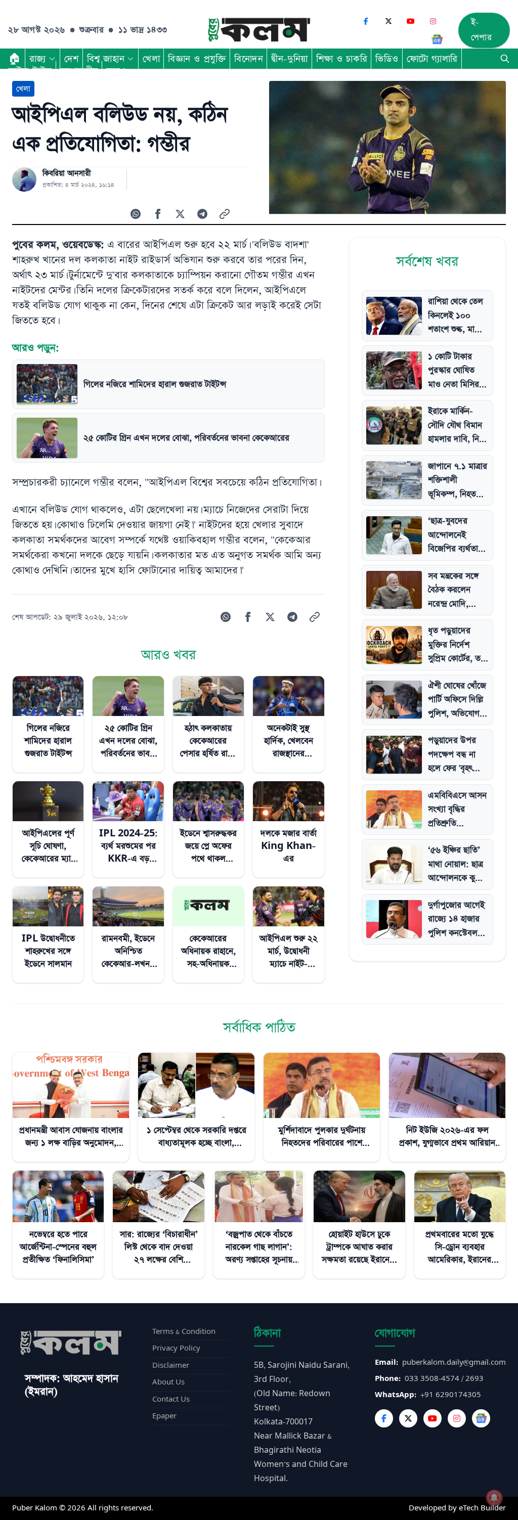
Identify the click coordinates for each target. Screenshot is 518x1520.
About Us (168, 1382)
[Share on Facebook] (158, 214)
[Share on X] (180, 214)
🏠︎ (14, 59)
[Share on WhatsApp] (135, 214)
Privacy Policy (176, 1348)
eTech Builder (482, 1508)
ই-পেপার (481, 30)
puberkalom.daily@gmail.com (454, 1362)
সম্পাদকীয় (79, 71)
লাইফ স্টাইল (30, 71)
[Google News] (437, 39)
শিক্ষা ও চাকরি (341, 59)
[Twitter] (408, 1418)
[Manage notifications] (494, 1498)
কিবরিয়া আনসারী (66, 173)
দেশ (71, 59)
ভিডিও (387, 59)
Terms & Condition (183, 1331)
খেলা (151, 59)
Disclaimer (170, 1365)
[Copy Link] (224, 214)
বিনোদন (248, 59)
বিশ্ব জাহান (105, 59)
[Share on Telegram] (202, 214)
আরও (116, 71)
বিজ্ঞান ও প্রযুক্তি (197, 59)
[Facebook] (366, 21)
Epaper (164, 1416)
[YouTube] (411, 21)
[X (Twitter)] (388, 21)
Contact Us (171, 1399)
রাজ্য (37, 59)
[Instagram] (433, 21)
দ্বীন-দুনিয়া (289, 59)
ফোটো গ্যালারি (432, 59)
